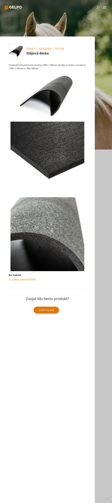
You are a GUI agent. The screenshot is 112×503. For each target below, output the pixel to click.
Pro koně (59, 48)
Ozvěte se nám (46, 310)
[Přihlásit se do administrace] (107, 498)
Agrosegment (45, 48)
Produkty (31, 48)
